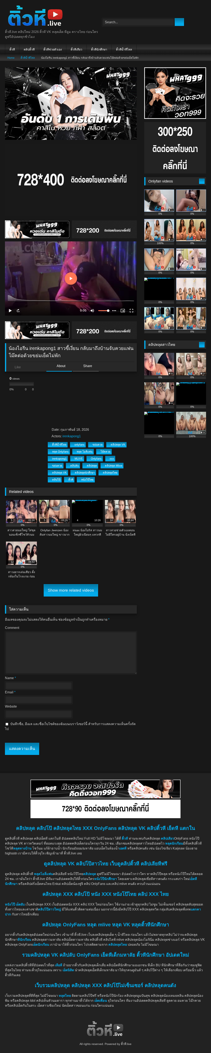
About (60, 366)
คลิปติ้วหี (29, 49)
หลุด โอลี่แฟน (85, 451)
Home (10, 57)
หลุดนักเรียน (174, 843)
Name (10, 678)
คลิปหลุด (92, 465)
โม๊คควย (105, 451)
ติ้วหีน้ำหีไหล (124, 49)
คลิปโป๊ (56, 479)
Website (11, 706)
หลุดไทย (65, 995)
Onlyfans (96, 458)
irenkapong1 (71, 436)
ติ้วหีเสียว (76, 49)
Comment (12, 627)
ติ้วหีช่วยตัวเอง (52, 49)
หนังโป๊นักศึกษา (105, 879)
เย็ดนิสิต (69, 970)
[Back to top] (199, 1041)
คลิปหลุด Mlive (113, 465)
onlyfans (79, 444)
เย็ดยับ (21, 904)
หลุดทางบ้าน (22, 848)
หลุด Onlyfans (60, 451)
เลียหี (59, 965)
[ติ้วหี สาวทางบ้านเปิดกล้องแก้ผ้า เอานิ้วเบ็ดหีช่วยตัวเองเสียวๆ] (47, 16)
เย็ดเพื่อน (101, 1000)
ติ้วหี (12, 49)
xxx (112, 458)
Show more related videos (71, 590)
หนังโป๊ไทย (87, 479)
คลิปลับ (74, 465)
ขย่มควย (98, 444)
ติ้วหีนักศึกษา (99, 49)
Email (10, 692)
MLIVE (79, 458)
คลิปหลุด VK (118, 444)
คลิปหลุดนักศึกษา (85, 472)
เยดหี (123, 848)
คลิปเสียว (167, 838)
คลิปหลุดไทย (110, 472)
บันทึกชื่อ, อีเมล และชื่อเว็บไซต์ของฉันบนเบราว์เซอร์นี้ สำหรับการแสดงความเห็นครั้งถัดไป (70, 726)
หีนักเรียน (24, 939)
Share (87, 366)
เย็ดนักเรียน (41, 944)
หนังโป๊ (10, 904)
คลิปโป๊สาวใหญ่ (49, 909)
